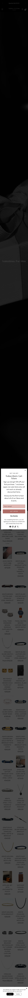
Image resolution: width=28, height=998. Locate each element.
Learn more (19, 991)
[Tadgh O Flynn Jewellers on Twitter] (18, 527)
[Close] (25, 470)
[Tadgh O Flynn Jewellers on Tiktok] (15, 527)
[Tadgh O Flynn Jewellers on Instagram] (13, 527)
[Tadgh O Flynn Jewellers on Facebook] (10, 527)
